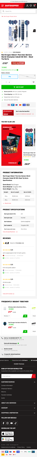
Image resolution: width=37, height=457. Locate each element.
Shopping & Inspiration (9, 413)
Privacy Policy (21, 447)
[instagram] (7, 423)
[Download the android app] (7, 439)
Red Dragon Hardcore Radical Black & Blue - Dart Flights (17, 322)
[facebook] (3, 423)
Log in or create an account (23, 114)
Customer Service (8, 382)
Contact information (7, 385)
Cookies (29, 447)
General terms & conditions (8, 447)
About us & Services (8, 403)
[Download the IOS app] (7, 434)
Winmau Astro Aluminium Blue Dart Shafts (17, 307)
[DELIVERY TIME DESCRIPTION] (17, 70)
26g (27, 76)
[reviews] (23, 243)
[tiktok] (16, 423)
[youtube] (11, 423)
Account (4, 408)
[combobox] (19, 11)
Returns (3, 392)
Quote (3, 398)
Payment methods (6, 395)
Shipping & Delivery (6, 388)
